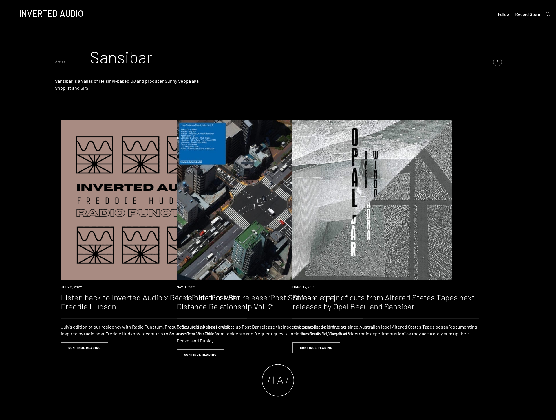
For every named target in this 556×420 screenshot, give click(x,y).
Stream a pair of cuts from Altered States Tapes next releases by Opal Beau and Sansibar (383, 301)
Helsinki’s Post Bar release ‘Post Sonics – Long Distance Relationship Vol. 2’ (256, 301)
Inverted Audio (51, 13)
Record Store (527, 14)
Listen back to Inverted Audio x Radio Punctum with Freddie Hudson (150, 301)
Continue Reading (84, 347)
